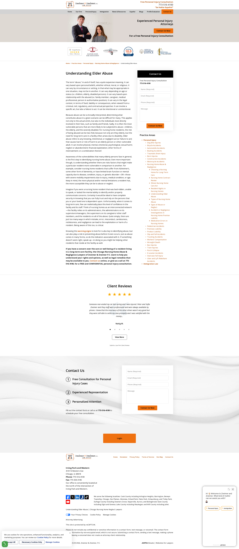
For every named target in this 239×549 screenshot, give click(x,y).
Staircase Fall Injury (155, 256)
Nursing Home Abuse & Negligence (107, 63)
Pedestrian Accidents (155, 226)
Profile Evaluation (153, 12)
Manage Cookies (109, 515)
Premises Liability (154, 229)
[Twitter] (72, 497)
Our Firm (79, 12)
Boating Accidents (154, 151)
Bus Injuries (152, 245)
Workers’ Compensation (157, 239)
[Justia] (82, 497)
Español (132, 12)
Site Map (159, 457)
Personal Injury (91, 12)
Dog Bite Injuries (154, 143)
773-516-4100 (166, 4)
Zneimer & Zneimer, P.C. (90, 543)
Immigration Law (150, 264)
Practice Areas (77, 63)
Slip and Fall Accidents (156, 234)
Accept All (11, 542)
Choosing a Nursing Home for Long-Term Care (159, 172)
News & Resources (119, 12)
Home (70, 12)
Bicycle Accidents (154, 145)
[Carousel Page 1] (110, 329)
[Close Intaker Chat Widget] (232, 489)
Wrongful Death (153, 242)
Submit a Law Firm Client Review (119, 345)
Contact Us (167, 12)
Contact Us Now (163, 31)
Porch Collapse (153, 250)
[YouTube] (68, 502)
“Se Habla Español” (164, 7)
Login (119, 438)
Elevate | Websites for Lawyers (157, 543)
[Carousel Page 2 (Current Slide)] (114, 329)
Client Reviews (119, 286)
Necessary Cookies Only (32, 542)
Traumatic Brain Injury (156, 153)
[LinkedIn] (77, 497)
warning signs (84, 231)
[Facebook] (68, 497)
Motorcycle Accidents (155, 161)
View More (119, 337)
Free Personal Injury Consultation (156, 2)
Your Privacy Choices (79, 515)
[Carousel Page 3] (119, 329)
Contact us (95, 260)
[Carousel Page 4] (124, 329)
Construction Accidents (156, 159)
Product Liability (154, 231)
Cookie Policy (95, 515)
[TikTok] (86, 497)
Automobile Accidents (156, 148)
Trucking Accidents (155, 237)
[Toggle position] (228, 489)
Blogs (141, 12)
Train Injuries (152, 248)
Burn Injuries (152, 156)
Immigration (104, 12)
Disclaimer (123, 457)
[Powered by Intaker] (223, 545)
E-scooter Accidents (155, 253)
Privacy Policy (134, 457)
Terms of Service (148, 457)
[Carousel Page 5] (129, 329)
